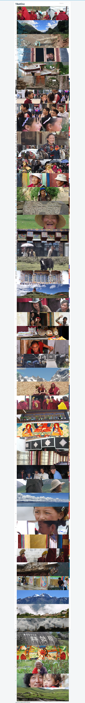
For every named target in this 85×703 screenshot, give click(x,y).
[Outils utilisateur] (54, 80)
